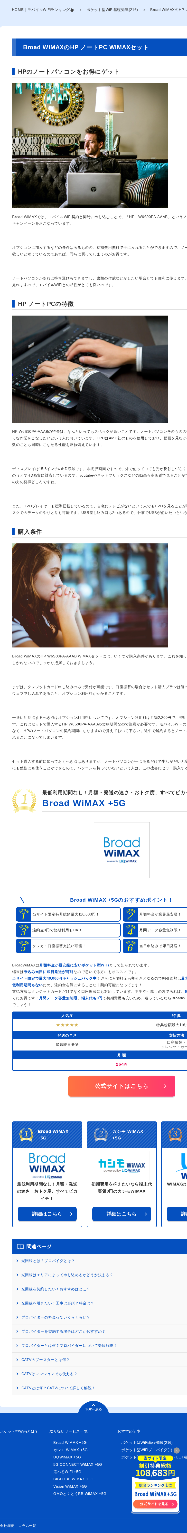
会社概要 (7, 1526)
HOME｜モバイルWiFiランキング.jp (43, 10)
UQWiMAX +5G (67, 1457)
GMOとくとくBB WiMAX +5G (79, 1494)
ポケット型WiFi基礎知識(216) (112, 10)
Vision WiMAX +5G (70, 1486)
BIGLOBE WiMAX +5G (73, 1479)
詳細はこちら (47, 1213)
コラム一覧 (27, 1526)
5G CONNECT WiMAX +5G (77, 1464)
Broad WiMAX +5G (84, 803)
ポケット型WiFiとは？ (19, 1431)
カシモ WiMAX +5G (70, 1450)
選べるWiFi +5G (67, 1472)
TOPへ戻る (93, 1409)
